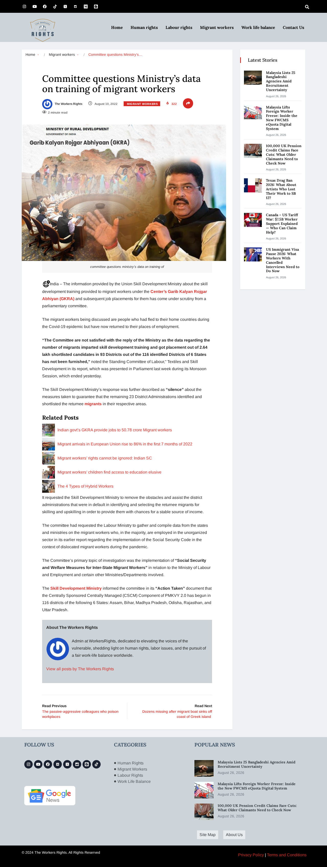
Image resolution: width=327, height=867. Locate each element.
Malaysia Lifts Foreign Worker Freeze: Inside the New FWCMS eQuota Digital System (281, 118)
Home (117, 27)
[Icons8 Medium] (57, 764)
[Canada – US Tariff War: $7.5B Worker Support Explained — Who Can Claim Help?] (253, 220)
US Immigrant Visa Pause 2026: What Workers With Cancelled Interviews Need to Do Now (282, 260)
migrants (94, 404)
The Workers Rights (68, 104)
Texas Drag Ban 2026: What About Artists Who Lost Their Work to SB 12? (281, 189)
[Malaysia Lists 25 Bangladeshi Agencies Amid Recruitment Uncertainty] (253, 78)
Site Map (208, 834)
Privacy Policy (251, 855)
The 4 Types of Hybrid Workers (85, 486)
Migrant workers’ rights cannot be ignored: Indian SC (104, 458)
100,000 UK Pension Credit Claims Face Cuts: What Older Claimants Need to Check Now (283, 154)
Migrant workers (217, 27)
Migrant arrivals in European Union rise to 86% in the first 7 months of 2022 (124, 444)
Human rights (144, 27)
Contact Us (293, 27)
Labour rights (179, 27)
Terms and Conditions (287, 855)
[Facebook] (45, 6)
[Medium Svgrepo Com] (85, 6)
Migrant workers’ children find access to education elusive (109, 472)
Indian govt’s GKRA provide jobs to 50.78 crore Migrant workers (114, 430)
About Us (234, 834)
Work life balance (258, 27)
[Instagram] (24, 6)
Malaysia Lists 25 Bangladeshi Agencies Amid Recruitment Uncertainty (280, 81)
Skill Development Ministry (76, 588)
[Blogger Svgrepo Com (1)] (96, 6)
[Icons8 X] (65, 6)
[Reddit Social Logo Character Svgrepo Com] (75, 6)
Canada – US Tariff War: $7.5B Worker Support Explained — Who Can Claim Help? (282, 223)
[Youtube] (34, 6)
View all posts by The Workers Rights (80, 669)
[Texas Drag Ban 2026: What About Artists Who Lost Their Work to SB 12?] (253, 185)
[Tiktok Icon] (55, 6)
